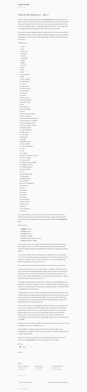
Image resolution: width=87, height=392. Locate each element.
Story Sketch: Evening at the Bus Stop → (58, 382)
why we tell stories (48, 19)
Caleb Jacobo (23, 4)
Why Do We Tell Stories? (23, 366)
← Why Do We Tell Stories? (25, 382)
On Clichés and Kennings (57, 366)
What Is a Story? (38, 366)
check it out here (31, 340)
